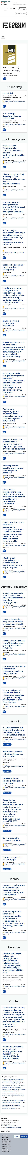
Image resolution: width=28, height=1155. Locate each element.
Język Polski (21, 13)
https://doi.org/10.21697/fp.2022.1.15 (14, 510)
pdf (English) (7, 744)
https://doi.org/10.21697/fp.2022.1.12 (14, 427)
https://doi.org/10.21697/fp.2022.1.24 (13, 766)
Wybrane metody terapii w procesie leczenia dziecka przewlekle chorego (13, 1095)
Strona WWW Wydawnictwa (9, 1126)
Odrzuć (17, 1136)
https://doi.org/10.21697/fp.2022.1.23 (14, 739)
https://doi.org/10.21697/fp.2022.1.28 (14, 864)
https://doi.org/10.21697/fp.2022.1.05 (13, 218)
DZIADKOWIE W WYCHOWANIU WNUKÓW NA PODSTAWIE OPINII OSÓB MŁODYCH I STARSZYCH (13, 1107)
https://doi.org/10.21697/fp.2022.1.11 (14, 397)
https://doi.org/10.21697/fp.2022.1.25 (14, 788)
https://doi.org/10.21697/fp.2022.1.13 (14, 453)
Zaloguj (22, 9)
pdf (5, 78)
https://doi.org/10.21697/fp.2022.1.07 (13, 276)
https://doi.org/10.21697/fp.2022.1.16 (14, 545)
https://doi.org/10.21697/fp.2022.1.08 (13, 308)
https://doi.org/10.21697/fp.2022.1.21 (14, 678)
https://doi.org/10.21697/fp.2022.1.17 (14, 572)
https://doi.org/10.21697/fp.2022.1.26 (14, 826)
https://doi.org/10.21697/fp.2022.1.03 (14, 162)
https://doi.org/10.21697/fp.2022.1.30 (14, 932)
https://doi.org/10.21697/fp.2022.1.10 (14, 361)
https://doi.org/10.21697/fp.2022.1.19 (14, 628)
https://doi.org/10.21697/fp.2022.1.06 (13, 252)
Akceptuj (24, 1136)
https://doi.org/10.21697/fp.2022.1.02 (14, 124)
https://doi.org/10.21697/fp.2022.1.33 (14, 1063)
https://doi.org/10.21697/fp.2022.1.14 (14, 477)
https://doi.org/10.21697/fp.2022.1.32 (14, 1034)
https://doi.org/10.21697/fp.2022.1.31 (14, 986)
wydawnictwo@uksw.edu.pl (13, 1127)
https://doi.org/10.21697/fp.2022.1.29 (14, 899)
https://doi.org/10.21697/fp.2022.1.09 (14, 330)
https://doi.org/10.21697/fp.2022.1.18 (14, 607)
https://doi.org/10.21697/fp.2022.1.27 (14, 845)
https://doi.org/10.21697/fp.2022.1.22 (14, 706)
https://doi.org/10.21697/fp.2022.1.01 (14, 101)
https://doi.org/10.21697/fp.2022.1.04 (13, 190)
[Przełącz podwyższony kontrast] (14, 8)
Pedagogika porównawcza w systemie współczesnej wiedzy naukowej (13, 1101)
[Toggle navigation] (3, 37)
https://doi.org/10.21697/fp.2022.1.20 (14, 654)
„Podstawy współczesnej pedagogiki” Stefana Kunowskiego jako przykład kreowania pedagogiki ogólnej (13, 1081)
